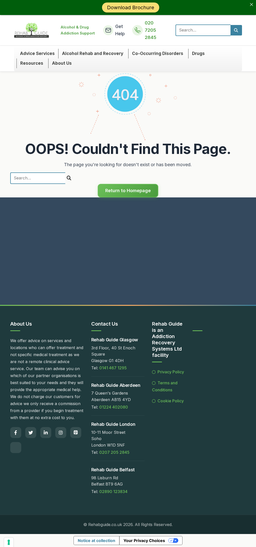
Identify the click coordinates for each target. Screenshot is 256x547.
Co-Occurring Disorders (157, 53)
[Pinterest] (75, 432)
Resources (31, 63)
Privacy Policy (171, 371)
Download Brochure (130, 7)
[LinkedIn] (45, 432)
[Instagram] (60, 432)
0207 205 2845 (114, 452)
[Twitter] (30, 432)
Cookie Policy (171, 400)
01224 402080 (113, 406)
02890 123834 (113, 491)
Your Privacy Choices (144, 540)
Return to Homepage (128, 190)
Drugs (198, 53)
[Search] (236, 30)
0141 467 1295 (113, 367)
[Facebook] (15, 432)
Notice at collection (96, 540)
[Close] (251, 4)
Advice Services (37, 53)
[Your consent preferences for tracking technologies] (9, 542)
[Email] (15, 447)
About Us (62, 63)
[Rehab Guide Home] (31, 30)
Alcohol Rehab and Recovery (92, 53)
